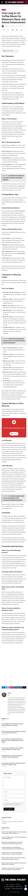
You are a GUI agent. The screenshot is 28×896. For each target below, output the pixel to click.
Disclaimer (7, 888)
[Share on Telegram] (21, 30)
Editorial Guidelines (9, 886)
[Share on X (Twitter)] (8, 30)
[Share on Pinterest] (13, 30)
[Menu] (2, 2)
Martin (7, 26)
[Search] (26, 2)
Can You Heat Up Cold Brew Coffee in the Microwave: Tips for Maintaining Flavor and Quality (12, 740)
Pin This (15, 433)
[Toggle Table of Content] (15, 51)
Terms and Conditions (17, 888)
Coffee (3, 9)
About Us (12, 884)
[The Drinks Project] (14, 2)
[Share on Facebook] (4, 30)
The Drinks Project (15, 891)
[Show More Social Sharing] (25, 30)
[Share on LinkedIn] (17, 30)
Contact (18, 884)
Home (7, 884)
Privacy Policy (19, 886)
